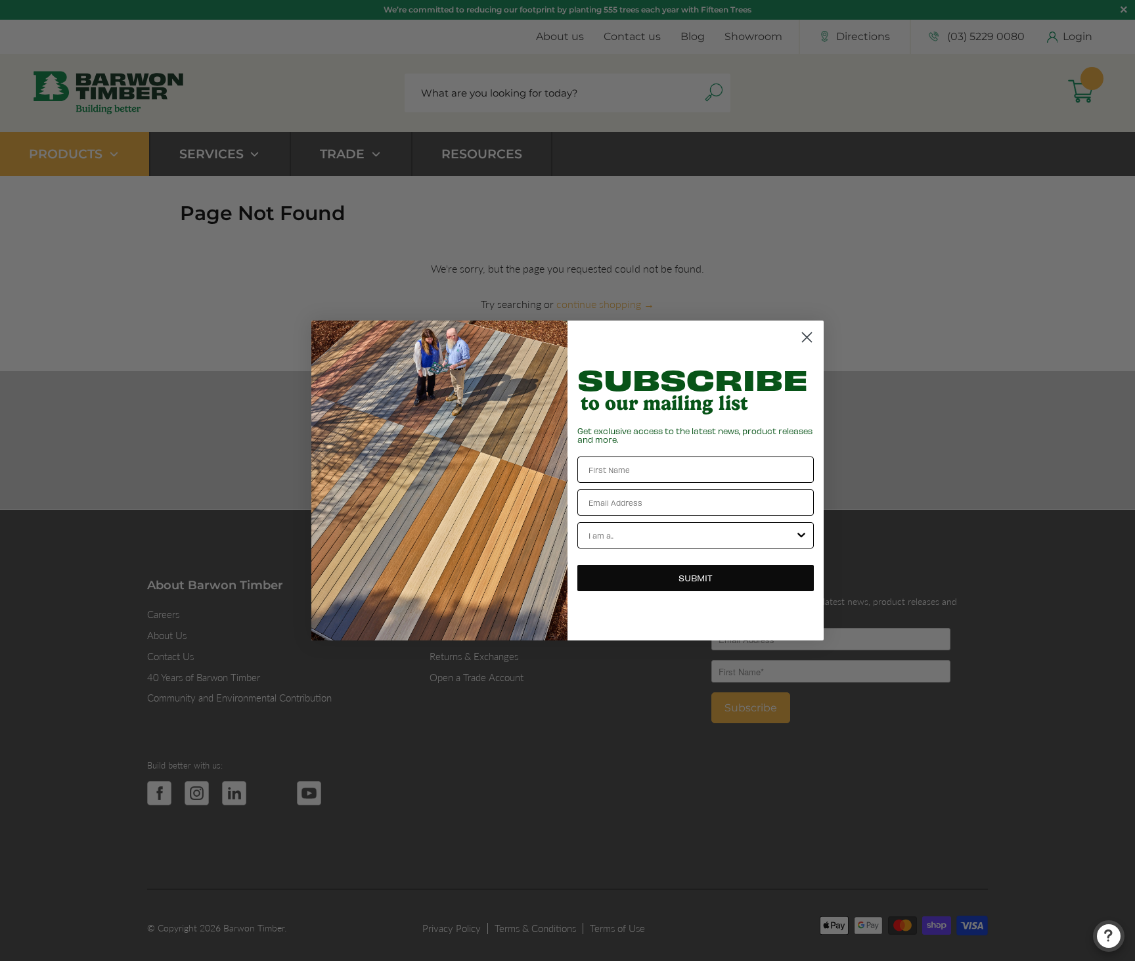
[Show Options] (801, 535)
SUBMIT (696, 577)
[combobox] (692, 535)
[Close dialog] (806, 337)
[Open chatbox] (1108, 936)
